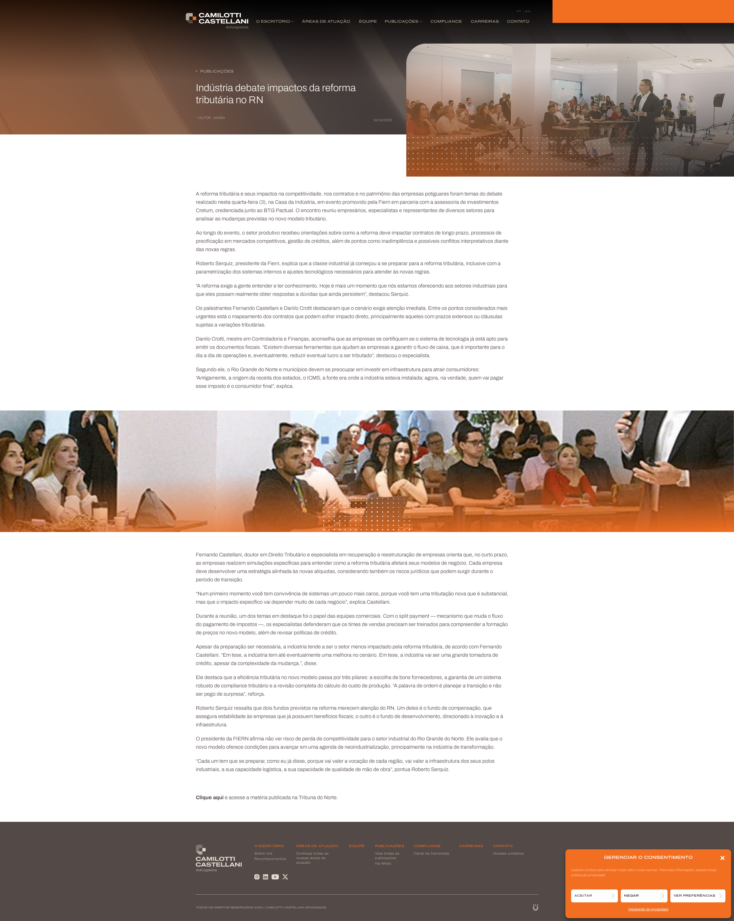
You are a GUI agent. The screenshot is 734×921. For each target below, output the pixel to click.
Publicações (401, 22)
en (527, 11)
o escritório (273, 22)
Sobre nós (263, 853)
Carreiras (485, 22)
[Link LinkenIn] (265, 877)
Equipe (368, 22)
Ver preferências (694, 895)
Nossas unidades (508, 853)
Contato (518, 22)
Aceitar (583, 895)
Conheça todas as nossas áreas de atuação (312, 858)
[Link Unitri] (535, 908)
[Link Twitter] (285, 877)
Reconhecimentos (270, 859)
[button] (722, 858)
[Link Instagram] (256, 877)
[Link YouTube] (275, 877)
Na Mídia (383, 863)
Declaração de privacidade (648, 909)
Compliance (446, 22)
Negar (631, 895)
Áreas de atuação (326, 22)
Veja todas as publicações (387, 856)
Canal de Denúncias (431, 853)
